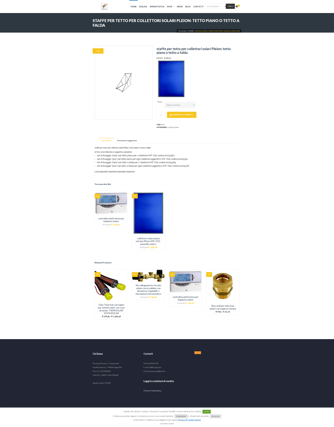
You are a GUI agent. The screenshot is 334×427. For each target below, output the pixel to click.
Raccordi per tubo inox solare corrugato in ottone (223, 307)
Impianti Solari (173, 127)
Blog (188, 6)
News (180, 6)
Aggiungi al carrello (182, 115)
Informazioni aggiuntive (127, 141)
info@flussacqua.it (154, 367)
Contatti (198, 6)
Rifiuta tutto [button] (216, 416)
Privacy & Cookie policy (152, 391)
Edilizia (143, 6)
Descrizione (106, 141)
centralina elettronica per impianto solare (111, 220)
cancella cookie (167, 423)
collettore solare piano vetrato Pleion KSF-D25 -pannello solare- (148, 241)
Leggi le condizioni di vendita (159, 381)
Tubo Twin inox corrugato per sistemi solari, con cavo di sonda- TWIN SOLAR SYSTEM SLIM (111, 309)
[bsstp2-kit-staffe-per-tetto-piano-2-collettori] (124, 83)
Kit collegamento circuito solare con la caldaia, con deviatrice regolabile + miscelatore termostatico (148, 289)
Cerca (230, 6)
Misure (160, 102)
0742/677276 (153, 363)
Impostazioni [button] (181, 416)
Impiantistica (157, 6)
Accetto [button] (206, 412)
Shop (169, 6)
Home (134, 6)
